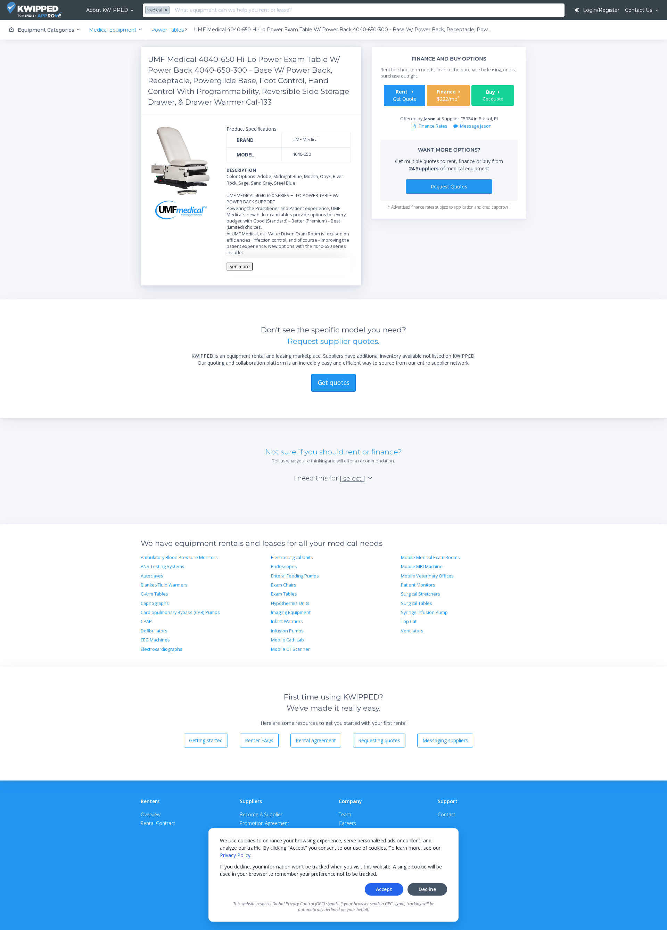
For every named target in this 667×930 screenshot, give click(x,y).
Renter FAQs (259, 740)
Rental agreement (316, 740)
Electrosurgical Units (292, 557)
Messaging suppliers (445, 740)
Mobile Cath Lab (287, 640)
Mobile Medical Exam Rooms (430, 557)
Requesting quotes (379, 740)
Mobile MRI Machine (422, 566)
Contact (446, 814)
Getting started (206, 740)
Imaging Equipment (291, 612)
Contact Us (639, 10)
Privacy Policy (235, 855)
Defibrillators (154, 631)
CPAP (146, 621)
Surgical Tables (416, 603)
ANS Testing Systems (162, 566)
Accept (384, 889)
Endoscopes (284, 566)
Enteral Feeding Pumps (295, 576)
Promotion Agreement (264, 823)
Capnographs (155, 603)
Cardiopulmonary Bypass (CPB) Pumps (180, 612)
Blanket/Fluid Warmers (164, 585)
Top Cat (409, 621)
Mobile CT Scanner (290, 649)
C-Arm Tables (154, 594)
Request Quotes (449, 186)
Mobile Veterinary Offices (427, 576)
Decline (427, 889)
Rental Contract (158, 823)
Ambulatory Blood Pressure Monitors (179, 557)
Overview (150, 814)
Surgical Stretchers (420, 594)
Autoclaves (152, 576)
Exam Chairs (283, 585)
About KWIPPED (107, 10)
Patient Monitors (418, 585)
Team (345, 814)
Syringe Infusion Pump (424, 612)
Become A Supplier (261, 814)
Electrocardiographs (161, 649)
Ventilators (412, 631)
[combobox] (158, 10)
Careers (347, 823)
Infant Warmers (287, 621)
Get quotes (333, 382)
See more (240, 266)
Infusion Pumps (287, 631)
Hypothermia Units (290, 603)
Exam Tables (284, 594)
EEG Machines (155, 640)
